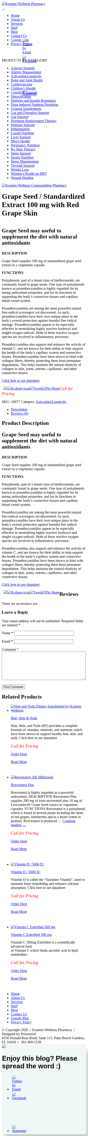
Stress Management (25, 161)
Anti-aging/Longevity (51, 402)
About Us (18, 19)
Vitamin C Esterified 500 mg (31, 935)
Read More (19, 762)
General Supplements (26, 109)
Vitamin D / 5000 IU (25, 872)
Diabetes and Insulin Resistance (33, 100)
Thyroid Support (23, 165)
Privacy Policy (21, 44)
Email (7, 641)
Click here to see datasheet (20, 380)
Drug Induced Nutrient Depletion (34, 104)
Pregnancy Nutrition (25, 145)
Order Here (19, 754)
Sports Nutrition (22, 157)
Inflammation (20, 129)
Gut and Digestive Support (30, 113)
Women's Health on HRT (29, 174)
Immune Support (23, 125)
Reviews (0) (19, 413)
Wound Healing (22, 178)
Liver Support (21, 137)
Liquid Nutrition (22, 133)
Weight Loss (20, 169)
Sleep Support (21, 153)
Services (17, 23)
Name (7, 633)
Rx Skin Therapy (23, 149)
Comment (10, 649)
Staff (14, 28)
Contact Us (19, 36)
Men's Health (20, 141)
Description (19, 409)
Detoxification (21, 96)
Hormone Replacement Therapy (34, 121)
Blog (14, 32)
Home (15, 15)
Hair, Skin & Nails (24, 718)
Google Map (20, 40)
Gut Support (19, 117)
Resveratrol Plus (22, 785)
